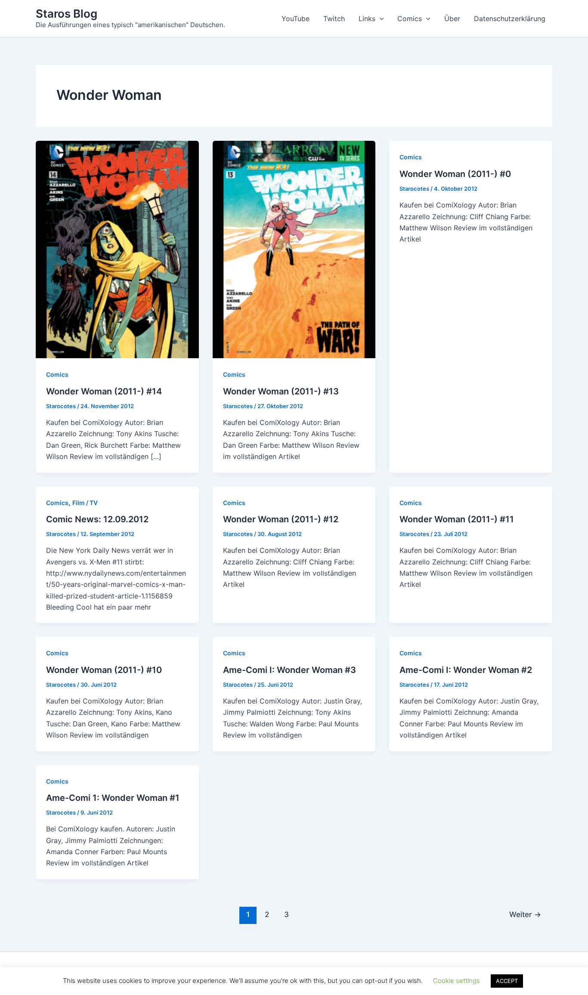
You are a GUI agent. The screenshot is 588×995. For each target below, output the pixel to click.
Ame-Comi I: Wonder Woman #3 (289, 670)
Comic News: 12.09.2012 (97, 519)
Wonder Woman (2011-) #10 (104, 670)
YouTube (295, 18)
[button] (379, 18)
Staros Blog (66, 13)
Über (452, 18)
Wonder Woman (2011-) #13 (281, 391)
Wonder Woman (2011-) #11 (456, 519)
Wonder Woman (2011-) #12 (280, 519)
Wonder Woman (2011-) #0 (455, 174)
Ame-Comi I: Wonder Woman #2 (465, 670)
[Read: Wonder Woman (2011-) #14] (117, 249)
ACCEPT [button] (507, 980)
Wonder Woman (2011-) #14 (104, 391)
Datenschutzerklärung (509, 18)
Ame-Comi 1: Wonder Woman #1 (112, 798)
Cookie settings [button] (456, 980)
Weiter (525, 914)
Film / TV (85, 502)
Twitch (334, 18)
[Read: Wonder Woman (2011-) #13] (294, 249)
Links (367, 18)
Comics (409, 18)
